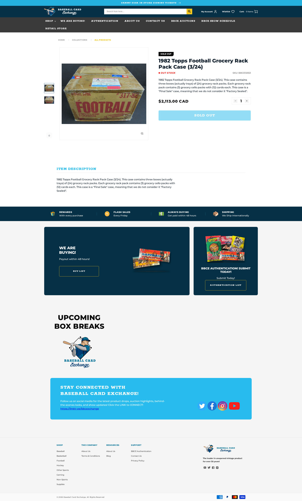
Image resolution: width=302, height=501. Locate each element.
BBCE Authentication (141, 451)
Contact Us (136, 456)
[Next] (49, 135)
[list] (103, 94)
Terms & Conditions (90, 456)
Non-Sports (62, 479)
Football (60, 460)
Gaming (60, 475)
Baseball (60, 451)
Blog (108, 456)
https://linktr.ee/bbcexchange (79, 408)
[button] (49, 21)
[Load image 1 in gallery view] (49, 88)
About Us (85, 451)
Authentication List (225, 285)
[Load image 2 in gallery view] (49, 100)
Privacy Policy (137, 460)
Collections (79, 40)
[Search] (189, 11)
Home (61, 40)
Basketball (61, 456)
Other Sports (63, 470)
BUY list (79, 271)
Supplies (60, 484)
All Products (103, 40)
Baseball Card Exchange (75, 497)
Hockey (60, 465)
